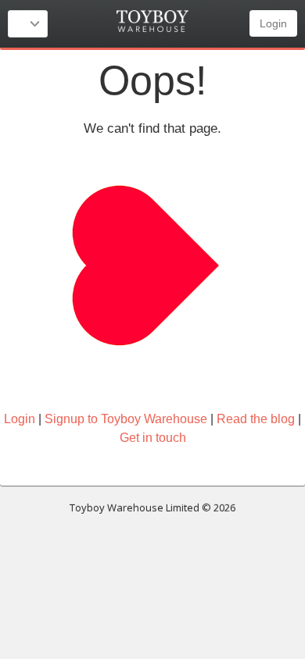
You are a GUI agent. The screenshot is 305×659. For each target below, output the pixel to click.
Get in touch (153, 437)
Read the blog (256, 419)
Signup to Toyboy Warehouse (126, 419)
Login (273, 23)
